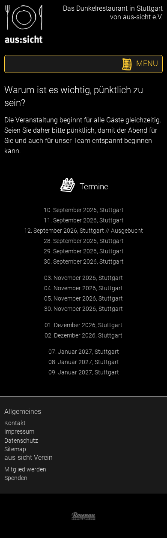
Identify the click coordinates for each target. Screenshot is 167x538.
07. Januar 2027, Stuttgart (83, 351)
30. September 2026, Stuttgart (84, 261)
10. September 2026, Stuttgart (84, 210)
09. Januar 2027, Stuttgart (83, 372)
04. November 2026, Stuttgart (83, 288)
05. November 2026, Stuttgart (83, 298)
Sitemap (15, 449)
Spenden (15, 477)
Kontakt (15, 422)
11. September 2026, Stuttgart (84, 220)
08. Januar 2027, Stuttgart (83, 362)
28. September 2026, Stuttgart (84, 240)
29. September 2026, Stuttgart (84, 251)
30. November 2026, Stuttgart (83, 308)
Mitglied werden (25, 469)
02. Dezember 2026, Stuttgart (83, 335)
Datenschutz (21, 440)
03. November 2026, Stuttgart (83, 277)
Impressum (19, 431)
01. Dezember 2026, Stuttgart (83, 325)
